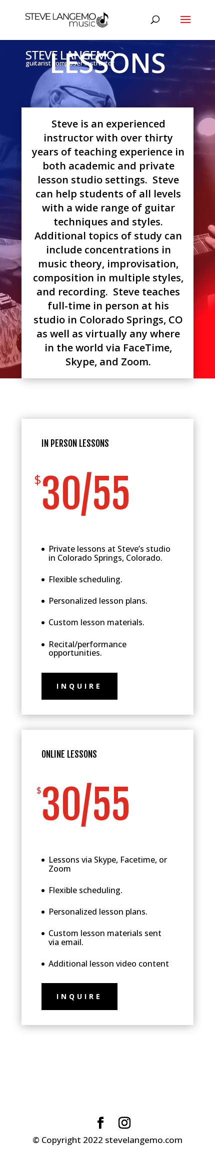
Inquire (79, 686)
